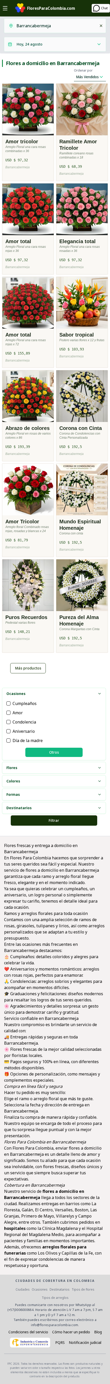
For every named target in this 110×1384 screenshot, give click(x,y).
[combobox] (56, 25)
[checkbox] (8, 703)
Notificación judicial (85, 1342)
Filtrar (54, 820)
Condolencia (24, 722)
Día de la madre (28, 740)
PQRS (60, 1342)
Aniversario (24, 731)
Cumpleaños (25, 703)
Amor (18, 712)
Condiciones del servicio (28, 1331)
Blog (98, 1331)
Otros (54, 752)
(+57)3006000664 (20, 1310)
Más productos (28, 668)
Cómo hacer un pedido (71, 1331)
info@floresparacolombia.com (54, 1325)
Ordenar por (83, 70)
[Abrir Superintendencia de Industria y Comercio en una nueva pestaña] (30, 1342)
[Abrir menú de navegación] (5, 8)
